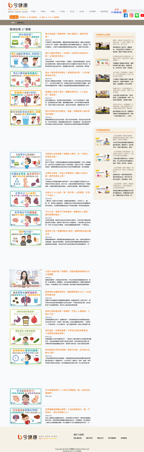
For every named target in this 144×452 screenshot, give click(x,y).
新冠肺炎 (23, 17)
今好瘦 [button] (62, 11)
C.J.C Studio (76, 451)
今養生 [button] (52, 11)
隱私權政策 (78, 438)
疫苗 (43, 17)
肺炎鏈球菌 (33, 17)
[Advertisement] (51, 138)
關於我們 (89, 438)
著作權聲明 (112, 438)
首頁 (13, 22)
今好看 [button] (81, 11)
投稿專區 (124, 438)
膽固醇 (56, 17)
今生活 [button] (72, 11)
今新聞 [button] (33, 11)
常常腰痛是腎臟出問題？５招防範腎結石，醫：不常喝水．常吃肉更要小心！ (67, 411)
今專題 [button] (42, 11)
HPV (49, 17)
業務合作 (100, 438)
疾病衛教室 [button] (104, 11)
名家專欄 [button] (92, 11)
